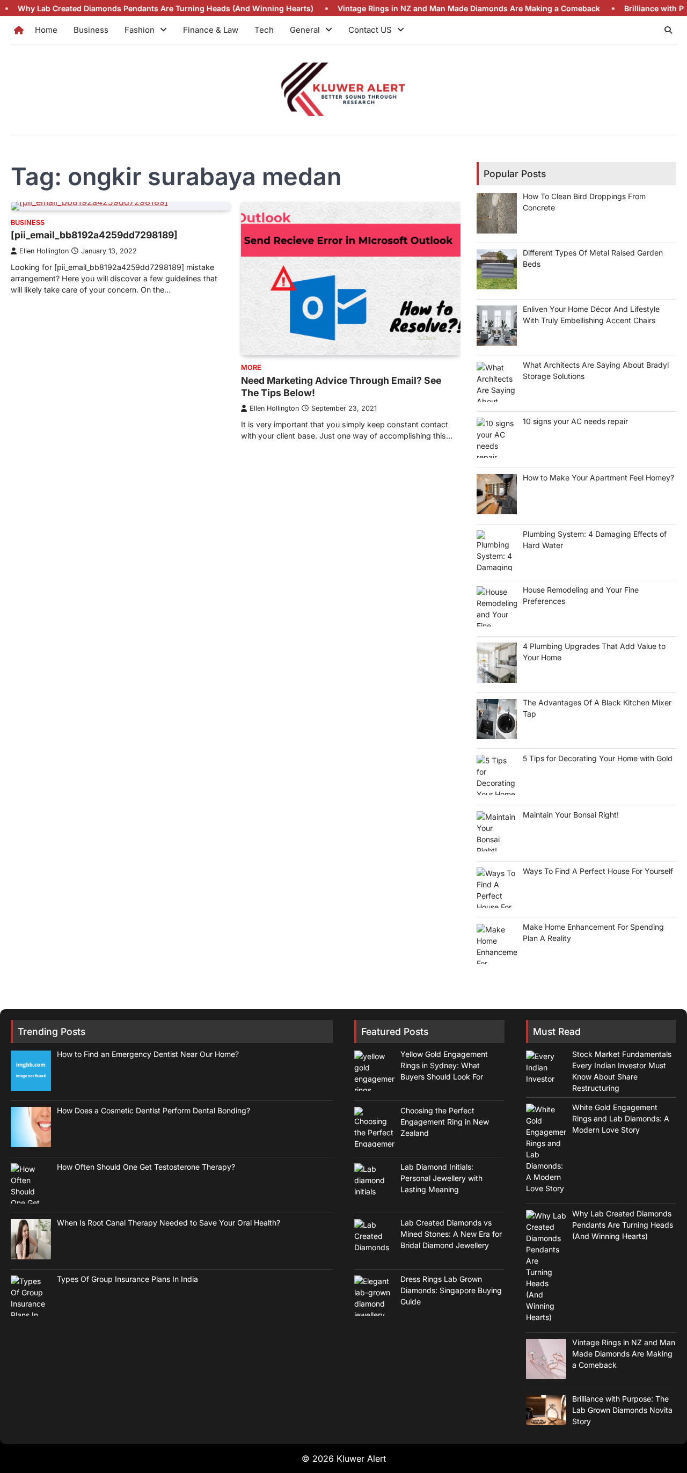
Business (91, 30)
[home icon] (19, 30)
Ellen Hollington (44, 251)
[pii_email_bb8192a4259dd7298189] (94, 234)
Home (46, 30)
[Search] (668, 30)
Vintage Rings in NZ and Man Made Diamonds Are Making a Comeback (428, 8)
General (305, 30)
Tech (264, 30)
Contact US (370, 30)
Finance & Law (210, 30)
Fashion (140, 30)
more (251, 367)
